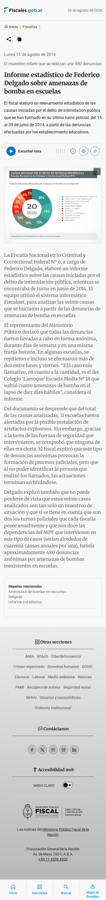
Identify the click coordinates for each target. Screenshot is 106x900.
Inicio (13, 27)
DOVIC (87, 667)
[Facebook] (32, 749)
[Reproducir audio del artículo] (11, 151)
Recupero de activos (43, 687)
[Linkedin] (74, 749)
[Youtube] (53, 749)
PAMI (19, 687)
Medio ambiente (61, 677)
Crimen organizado (29, 667)
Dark (68, 786)
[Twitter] (42, 749)
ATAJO (42, 656)
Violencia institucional (53, 708)
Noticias (85, 677)
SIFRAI (31, 697)
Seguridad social (77, 687)
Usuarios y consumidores (60, 697)
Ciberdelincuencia (66, 656)
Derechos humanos (63, 667)
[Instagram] (63, 749)
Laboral (38, 677)
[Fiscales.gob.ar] (37, 10)
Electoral (22, 677)
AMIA (29, 656)
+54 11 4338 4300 (53, 859)
